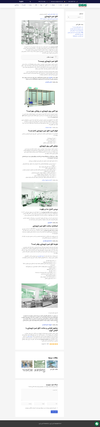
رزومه (41, 5)
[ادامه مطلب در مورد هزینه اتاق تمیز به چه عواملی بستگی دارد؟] (27, 364)
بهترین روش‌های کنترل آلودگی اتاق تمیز (76, 29)
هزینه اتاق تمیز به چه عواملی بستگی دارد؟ (27, 369)
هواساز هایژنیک (48, 127)
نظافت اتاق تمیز (54, 369)
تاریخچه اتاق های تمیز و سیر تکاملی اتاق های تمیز (39, 370)
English (21, 2)
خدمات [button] (60, 5)
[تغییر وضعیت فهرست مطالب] (55, 57)
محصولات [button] (53, 5)
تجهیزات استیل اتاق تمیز (47, 324)
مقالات (36, 5)
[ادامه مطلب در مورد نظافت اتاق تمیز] (52, 364)
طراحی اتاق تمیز (48, 82)
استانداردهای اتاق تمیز (47, 241)
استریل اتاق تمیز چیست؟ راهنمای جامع (76, 30)
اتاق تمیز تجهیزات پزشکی (47, 180)
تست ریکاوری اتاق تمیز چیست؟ (78, 27)
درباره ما (30, 5)
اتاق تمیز (66, 5)
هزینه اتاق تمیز (41, 256)
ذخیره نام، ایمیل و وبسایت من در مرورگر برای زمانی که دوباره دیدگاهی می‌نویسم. (40, 408)
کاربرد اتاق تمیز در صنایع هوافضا (78, 36)
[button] (30, 2)
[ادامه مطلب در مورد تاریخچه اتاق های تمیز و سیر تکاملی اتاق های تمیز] (39, 364)
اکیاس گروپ (29, 336)
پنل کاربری (17, 5)
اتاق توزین (50, 222)
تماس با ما (24, 5)
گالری (46, 5)
